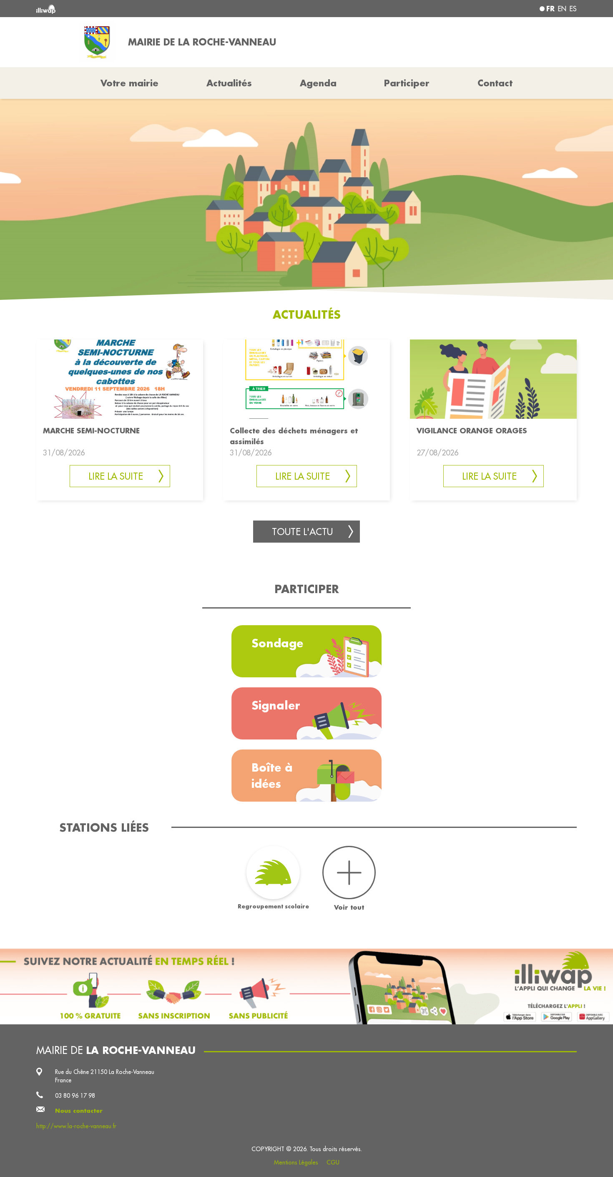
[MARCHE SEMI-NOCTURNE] (119, 378)
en (562, 9)
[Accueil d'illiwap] (146, 8)
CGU (333, 1162)
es (573, 9)
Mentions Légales (296, 1162)
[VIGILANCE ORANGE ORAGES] (493, 378)
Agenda (318, 83)
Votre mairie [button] (129, 83)
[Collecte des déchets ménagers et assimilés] (306, 378)
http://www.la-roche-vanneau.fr (76, 1126)
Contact (495, 83)
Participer (407, 83)
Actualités (229, 83)
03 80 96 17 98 (75, 1095)
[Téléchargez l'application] (306, 986)
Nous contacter (79, 1110)
